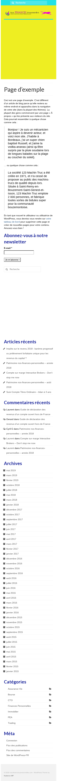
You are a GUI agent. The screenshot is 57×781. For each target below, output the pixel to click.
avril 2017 (11, 539)
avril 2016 (11, 598)
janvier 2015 (12, 671)
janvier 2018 (12, 504)
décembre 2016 (14, 558)
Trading (12, 723)
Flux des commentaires (18, 750)
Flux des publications (16, 745)
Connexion (11, 740)
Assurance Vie (15, 689)
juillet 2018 (11, 490)
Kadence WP (9, 776)
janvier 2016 (12, 612)
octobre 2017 (13, 514)
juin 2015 (11, 647)
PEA (10, 717)
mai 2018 (11, 495)
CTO (10, 700)
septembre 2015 (14, 632)
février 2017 (12, 549)
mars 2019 (11, 475)
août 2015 (11, 637)
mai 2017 (11, 534)
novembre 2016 (14, 563)
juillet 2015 (11, 642)
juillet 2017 (11, 524)
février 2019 (12, 480)
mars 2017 (11, 544)
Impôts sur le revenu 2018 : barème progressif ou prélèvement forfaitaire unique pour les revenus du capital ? (29, 353)
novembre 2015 (14, 622)
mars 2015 (11, 661)
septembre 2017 (14, 519)
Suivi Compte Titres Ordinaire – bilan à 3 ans (28, 392)
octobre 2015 (13, 627)
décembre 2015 (14, 617)
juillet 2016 (11, 583)
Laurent (10, 438)
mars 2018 (11, 500)
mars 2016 (11, 602)
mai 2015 (11, 651)
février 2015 (12, 666)
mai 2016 (11, 593)
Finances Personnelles (19, 706)
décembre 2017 (14, 509)
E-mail (8, 248)
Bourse (11, 694)
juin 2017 (11, 529)
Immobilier (13, 711)
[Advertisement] (28, 50)
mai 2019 (11, 470)
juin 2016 (11, 588)
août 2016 (11, 578)
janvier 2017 (12, 553)
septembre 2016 (14, 573)
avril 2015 (11, 656)
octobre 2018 (13, 485)
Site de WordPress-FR (17, 755)
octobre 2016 (13, 568)
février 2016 (12, 607)
